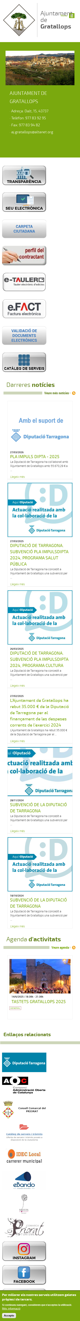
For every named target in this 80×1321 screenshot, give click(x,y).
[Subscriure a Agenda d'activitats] (73, 947)
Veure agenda (60, 947)
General (15, 1008)
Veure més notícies (56, 393)
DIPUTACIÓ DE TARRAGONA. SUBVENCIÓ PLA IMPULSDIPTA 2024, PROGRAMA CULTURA (39, 659)
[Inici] (19, 35)
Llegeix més (17, 477)
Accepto (9, 1315)
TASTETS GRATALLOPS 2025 (38, 1001)
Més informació (11, 1308)
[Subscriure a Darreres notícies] (73, 393)
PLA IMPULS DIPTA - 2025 (34, 456)
